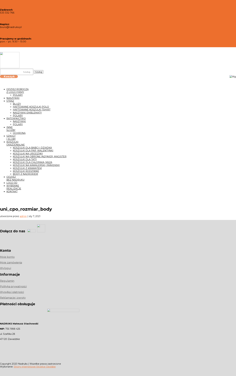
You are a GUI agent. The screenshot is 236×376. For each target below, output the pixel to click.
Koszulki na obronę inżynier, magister (39, 156)
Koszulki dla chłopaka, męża (32, 162)
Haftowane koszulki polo (31, 106)
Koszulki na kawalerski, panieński (36, 165)
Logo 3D (11, 182)
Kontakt (11, 191)
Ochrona (19, 133)
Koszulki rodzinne (26, 171)
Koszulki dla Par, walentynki (33, 150)
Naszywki (12, 98)
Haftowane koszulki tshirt (31, 109)
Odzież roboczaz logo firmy (17, 91)
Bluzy (17, 103)
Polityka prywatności (13, 286)
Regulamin (7, 280)
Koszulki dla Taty (25, 159)
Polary (18, 95)
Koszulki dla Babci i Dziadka (32, 147)
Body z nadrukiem (25, 174)
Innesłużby (10, 129)
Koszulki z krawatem (27, 168)
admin (23, 216)
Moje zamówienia (11, 262)
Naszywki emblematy (27, 112)
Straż (10, 101)
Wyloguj (5, 268)
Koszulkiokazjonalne (15, 143)
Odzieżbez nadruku (15, 178)
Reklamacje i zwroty (13, 297)
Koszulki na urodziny (28, 153)
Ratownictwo (16, 118)
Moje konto (7, 256)
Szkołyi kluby (11, 137)
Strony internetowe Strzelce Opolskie (35, 366)
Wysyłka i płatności (12, 292)
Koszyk (9, 76)
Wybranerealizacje (13, 187)
